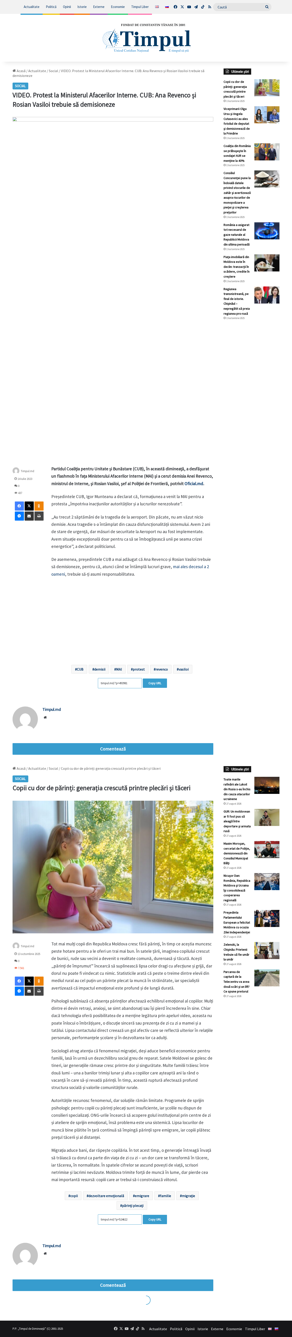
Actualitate (31, 7)
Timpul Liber (140, 7)
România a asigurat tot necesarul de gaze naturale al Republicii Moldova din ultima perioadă (237, 234)
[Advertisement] (251, 400)
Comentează (113, 749)
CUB (80, 669)
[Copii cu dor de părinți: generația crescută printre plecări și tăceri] (266, 87)
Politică (51, 7)
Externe (98, 7)
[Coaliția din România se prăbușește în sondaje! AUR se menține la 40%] (266, 151)
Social (53, 70)
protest (139, 669)
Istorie (82, 7)
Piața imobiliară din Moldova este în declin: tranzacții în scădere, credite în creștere (237, 267)
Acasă (21, 70)
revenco (162, 669)
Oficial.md (194, 483)
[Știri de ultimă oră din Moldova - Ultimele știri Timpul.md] (146, 38)
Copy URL (155, 683)
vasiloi (184, 669)
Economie (118, 7)
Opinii (67, 7)
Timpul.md (27, 471)
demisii (99, 669)
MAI (119, 669)
